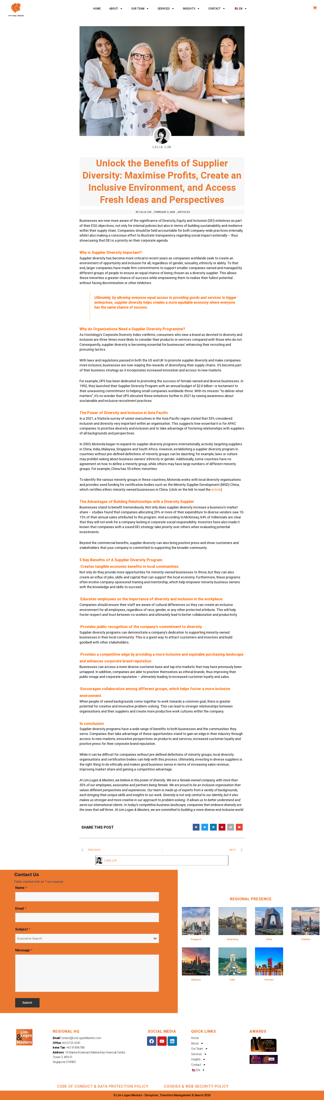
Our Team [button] (137, 8)
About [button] (113, 8)
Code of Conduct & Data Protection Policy (102, 1086)
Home (97, 8)
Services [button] (164, 8)
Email (21, 908)
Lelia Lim (110, 860)
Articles (184, 212)
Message (24, 950)
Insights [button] (189, 8)
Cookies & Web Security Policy (196, 1086)
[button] (240, 8)
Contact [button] (214, 8)
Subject (23, 929)
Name (21, 888)
